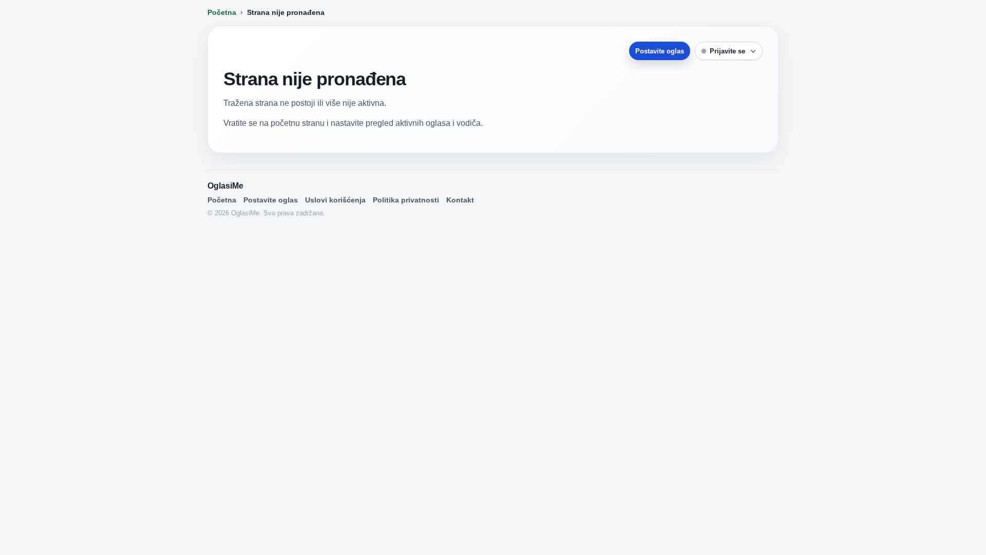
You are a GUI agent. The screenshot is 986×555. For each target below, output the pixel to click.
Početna (221, 12)
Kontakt (460, 200)
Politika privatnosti (406, 200)
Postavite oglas (659, 51)
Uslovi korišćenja (335, 200)
